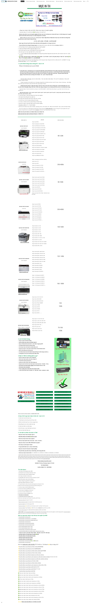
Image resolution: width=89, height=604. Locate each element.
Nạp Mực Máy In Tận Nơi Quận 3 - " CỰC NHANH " (28, 518)
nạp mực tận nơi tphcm (30, 511)
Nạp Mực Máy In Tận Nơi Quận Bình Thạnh (26, 524)
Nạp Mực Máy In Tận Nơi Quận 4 (25, 521)
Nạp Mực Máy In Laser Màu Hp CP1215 (26, 548)
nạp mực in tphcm (22, 507)
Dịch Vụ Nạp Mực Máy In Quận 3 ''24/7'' (26, 526)
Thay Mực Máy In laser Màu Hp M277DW (27, 571)
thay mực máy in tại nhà (23, 501)
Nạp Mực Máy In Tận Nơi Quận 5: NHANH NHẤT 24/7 (28, 520)
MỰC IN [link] (22, 1)
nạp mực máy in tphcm (23, 509)
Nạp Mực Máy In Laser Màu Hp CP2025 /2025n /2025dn (30, 550)
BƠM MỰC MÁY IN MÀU (29, 544)
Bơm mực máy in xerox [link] (78, 1)
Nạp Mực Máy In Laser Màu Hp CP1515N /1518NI (28, 560)
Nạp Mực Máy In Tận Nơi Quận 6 (25, 542)
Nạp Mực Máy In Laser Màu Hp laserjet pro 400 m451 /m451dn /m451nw (33, 558)
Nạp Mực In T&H (22, 105)
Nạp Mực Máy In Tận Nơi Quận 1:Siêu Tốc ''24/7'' (27, 529)
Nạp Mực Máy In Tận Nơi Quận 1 (25, 517)
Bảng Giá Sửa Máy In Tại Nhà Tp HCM (31, 601)
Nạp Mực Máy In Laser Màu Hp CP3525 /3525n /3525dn (30, 562)
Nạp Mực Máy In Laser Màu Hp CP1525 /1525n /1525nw (30, 552)
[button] (88, 1)
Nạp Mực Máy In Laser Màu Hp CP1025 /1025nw (28, 546)
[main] (44, 6)
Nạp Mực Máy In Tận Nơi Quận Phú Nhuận (26, 523)
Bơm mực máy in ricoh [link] (68, 1)
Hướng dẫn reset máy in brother (24, 496)
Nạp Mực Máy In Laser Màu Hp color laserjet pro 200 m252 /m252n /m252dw (34, 556)
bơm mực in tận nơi (22, 499)
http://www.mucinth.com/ (44, 461)
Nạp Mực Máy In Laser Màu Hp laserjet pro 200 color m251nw (31, 554)
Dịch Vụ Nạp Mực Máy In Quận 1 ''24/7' (26, 527)
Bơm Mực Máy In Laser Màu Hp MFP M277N (27, 567)
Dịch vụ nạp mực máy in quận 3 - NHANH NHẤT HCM (28, 413)
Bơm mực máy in (22, 589)
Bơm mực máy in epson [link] (50, 1)
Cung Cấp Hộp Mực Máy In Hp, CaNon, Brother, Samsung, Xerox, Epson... (31, 531)
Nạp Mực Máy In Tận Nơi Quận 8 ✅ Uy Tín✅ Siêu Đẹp (28, 540)
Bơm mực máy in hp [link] (59, 1)
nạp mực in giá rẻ (22, 503)
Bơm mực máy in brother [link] (30, 1)
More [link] (84, 1)
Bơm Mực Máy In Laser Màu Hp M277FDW (27, 569)
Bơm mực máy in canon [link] (41, 1)
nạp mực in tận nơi (22, 505)
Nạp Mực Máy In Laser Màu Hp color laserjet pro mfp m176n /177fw (32, 565)
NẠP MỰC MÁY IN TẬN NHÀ (26, 79)
